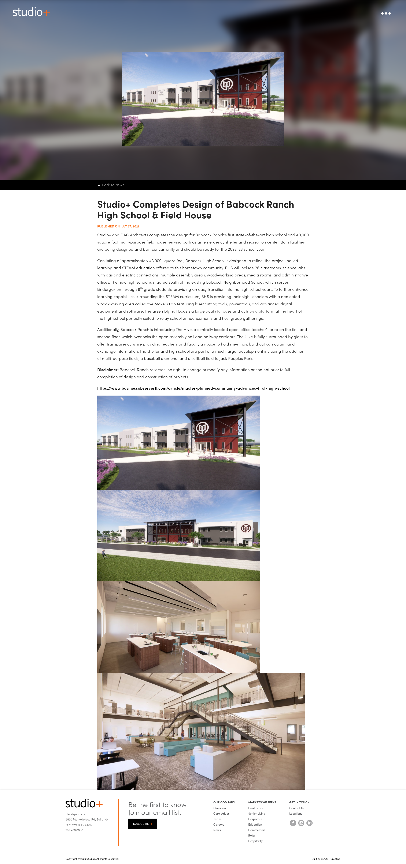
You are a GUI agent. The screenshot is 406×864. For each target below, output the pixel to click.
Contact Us (296, 808)
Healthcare (255, 808)
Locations (295, 813)
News (217, 830)
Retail (252, 835)
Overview (219, 808)
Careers (218, 824)
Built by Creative (326, 858)
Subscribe (141, 824)
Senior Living (256, 813)
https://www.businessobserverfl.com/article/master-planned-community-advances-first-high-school (193, 388)
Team (217, 819)
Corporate (255, 819)
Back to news (110, 185)
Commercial (256, 830)
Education (255, 824)
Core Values (221, 813)
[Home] (84, 806)
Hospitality (255, 841)
